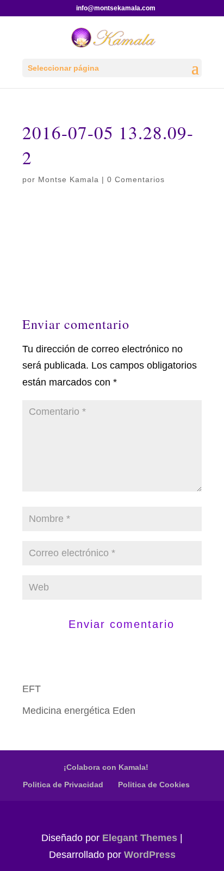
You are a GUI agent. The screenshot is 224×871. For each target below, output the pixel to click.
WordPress (150, 854)
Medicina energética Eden (78, 710)
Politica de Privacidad (63, 784)
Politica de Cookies (154, 784)
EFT (31, 688)
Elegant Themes (139, 837)
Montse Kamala (68, 179)
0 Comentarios (136, 179)
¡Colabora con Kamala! (106, 767)
